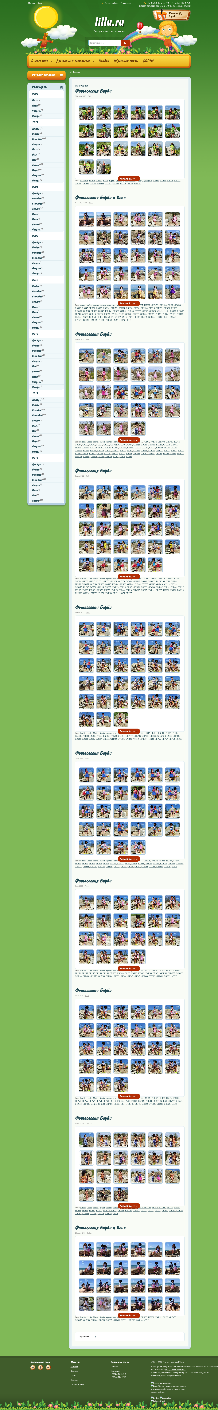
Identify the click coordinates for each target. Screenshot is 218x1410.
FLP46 (78, 1211)
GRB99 (136, 314)
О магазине (39, 61)
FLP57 (165, 739)
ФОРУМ (147, 61)
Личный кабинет (112, 3)
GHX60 (86, 311)
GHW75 (180, 311)
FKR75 (100, 317)
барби (111, 180)
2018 (35, 334)
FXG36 (78, 736)
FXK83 (85, 317)
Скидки (103, 61)
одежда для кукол (144, 180)
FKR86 (159, 317)
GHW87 (128, 317)
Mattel (105, 180)
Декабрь (37, 128)
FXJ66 (165, 1317)
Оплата (74, 1375)
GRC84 (93, 183)
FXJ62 (170, 305)
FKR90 (94, 311)
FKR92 (158, 1317)
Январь (37, 116)
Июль (36, 100)
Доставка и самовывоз (73, 61)
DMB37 (151, 314)
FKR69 (92, 180)
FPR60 (174, 308)
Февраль (37, 110)
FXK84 (163, 180)
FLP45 (78, 314)
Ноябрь (37, 134)
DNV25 (173, 317)
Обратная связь (126, 61)
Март (36, 105)
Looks (99, 180)
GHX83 (168, 736)
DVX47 (147, 1208)
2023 (35, 94)
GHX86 (116, 311)
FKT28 (170, 1208)
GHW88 (144, 308)
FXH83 (180, 314)
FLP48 (114, 317)
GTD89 (100, 183)
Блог (40, 3)
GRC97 (100, 314)
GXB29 (116, 183)
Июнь (36, 154)
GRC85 (151, 317)
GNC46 (78, 183)
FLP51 (158, 314)
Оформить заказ (77, 1384)
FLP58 (101, 320)
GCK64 (121, 308)
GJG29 (170, 180)
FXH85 (129, 320)
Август (37, 144)
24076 (122, 320)
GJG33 (99, 308)
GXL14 (92, 314)
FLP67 (146, 442)
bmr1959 (84, 180)
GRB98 (86, 183)
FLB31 (92, 308)
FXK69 (108, 320)
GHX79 (114, 308)
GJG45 (101, 311)
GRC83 (143, 314)
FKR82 (147, 305)
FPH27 (172, 314)
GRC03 (172, 1211)
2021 (35, 187)
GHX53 (159, 308)
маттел (116, 442)
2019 (35, 280)
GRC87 (137, 317)
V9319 (130, 183)
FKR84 (151, 739)
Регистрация (126, 3)
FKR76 (107, 317)
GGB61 (128, 314)
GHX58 (92, 317)
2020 (35, 236)
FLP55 (158, 739)
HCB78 (123, 183)
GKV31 (106, 308)
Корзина (74, 1380)
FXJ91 (115, 320)
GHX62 (167, 308)
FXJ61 (156, 180)
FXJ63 (121, 314)
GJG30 (136, 308)
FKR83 (154, 733)
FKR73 (107, 314)
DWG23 (78, 320)
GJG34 (131, 311)
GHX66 (153, 736)
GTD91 (108, 183)
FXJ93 (78, 317)
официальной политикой (175, 1369)
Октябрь (38, 198)
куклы (96, 305)
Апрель (37, 165)
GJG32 (78, 308)
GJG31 (177, 180)
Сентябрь (39, 139)
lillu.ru (109, 25)
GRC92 (137, 183)
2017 (35, 393)
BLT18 (152, 308)
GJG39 (173, 311)
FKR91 (144, 317)
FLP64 (165, 314)
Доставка (74, 1371)
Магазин (31, 3)
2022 (35, 122)
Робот (90, 96)
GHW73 (154, 305)
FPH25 (114, 314)
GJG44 (85, 739)
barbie (89, 305)
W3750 (85, 314)
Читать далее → (129, 178)
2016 (35, 458)
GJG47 (85, 308)
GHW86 (163, 305)
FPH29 (121, 317)
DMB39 (94, 320)
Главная (76, 72)
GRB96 (86, 320)
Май (35, 159)
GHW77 (78, 311)
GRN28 (129, 308)
